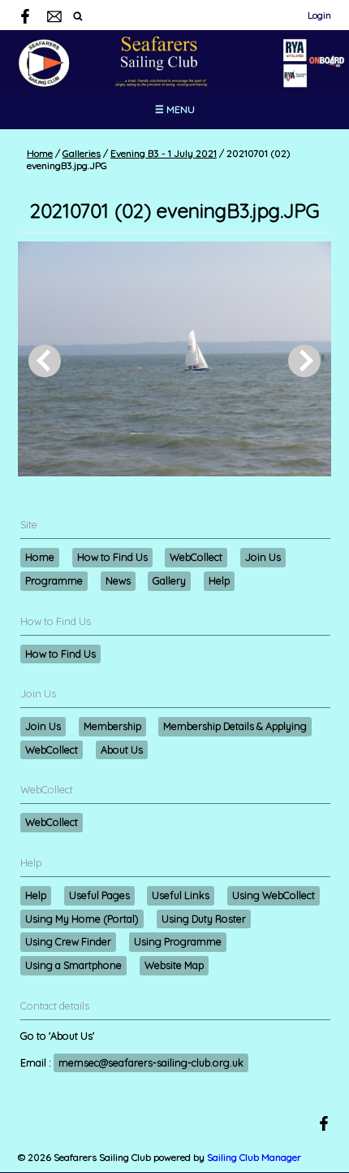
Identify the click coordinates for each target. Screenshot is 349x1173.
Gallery (169, 580)
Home (40, 153)
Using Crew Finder (68, 941)
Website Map (174, 964)
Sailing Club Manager (254, 1157)
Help (219, 580)
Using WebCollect (273, 894)
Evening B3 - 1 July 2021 (163, 153)
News (118, 580)
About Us (122, 749)
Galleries (81, 153)
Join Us (263, 556)
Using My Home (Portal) (82, 918)
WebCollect (196, 556)
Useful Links (180, 894)
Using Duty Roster (204, 918)
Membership (112, 725)
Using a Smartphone (73, 964)
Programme (54, 580)
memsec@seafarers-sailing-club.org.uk (150, 1062)
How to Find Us (112, 556)
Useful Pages (99, 894)
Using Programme (178, 941)
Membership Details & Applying (235, 725)
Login (319, 15)
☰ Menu (175, 109)
